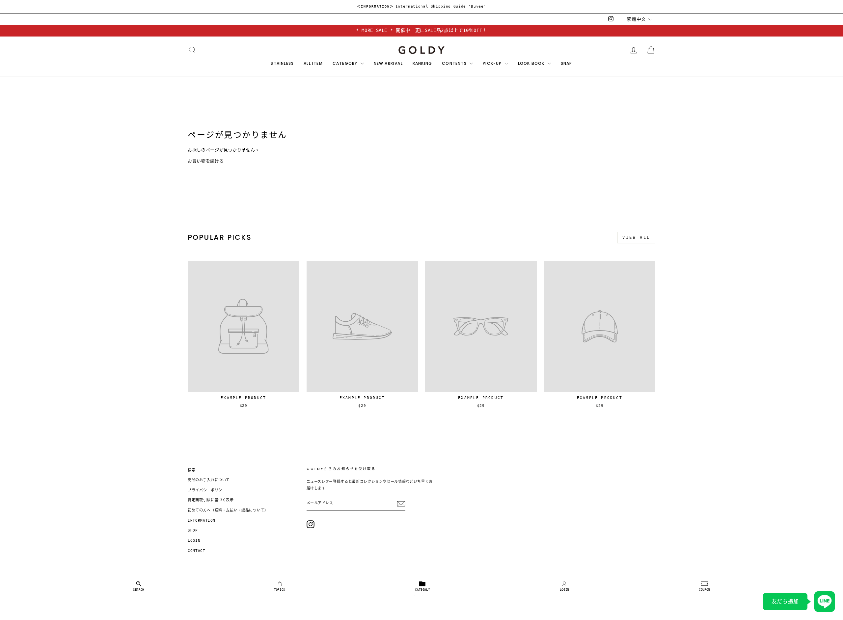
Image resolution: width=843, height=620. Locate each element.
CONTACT (196, 551)
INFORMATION (201, 520)
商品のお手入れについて (209, 480)
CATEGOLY (422, 589)
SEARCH (138, 589)
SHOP (193, 530)
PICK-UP (493, 63)
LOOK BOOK (532, 63)
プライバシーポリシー (207, 490)
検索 (191, 470)
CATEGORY (346, 63)
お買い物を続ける (206, 161)
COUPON (704, 589)
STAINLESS (282, 63)
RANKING (422, 63)
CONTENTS (455, 63)
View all (636, 237)
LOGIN (564, 589)
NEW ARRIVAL (388, 63)
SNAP (566, 63)
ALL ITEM (313, 63)
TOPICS (279, 589)
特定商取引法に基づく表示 (211, 500)
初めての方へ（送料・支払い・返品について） (228, 510)
